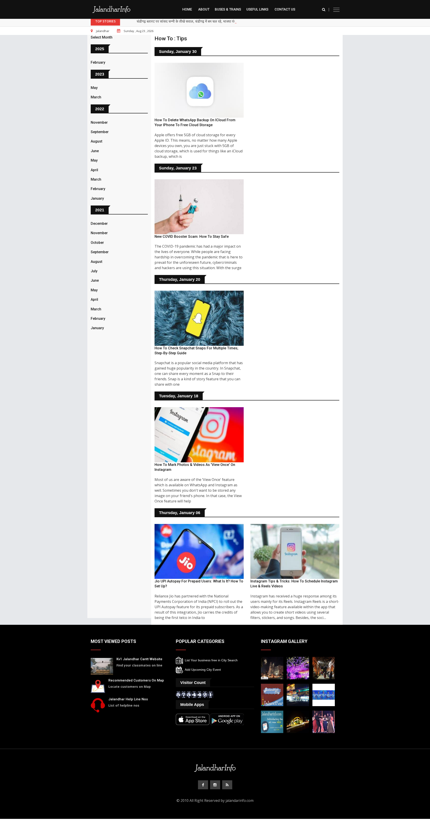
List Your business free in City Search (210, 660)
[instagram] (215, 784)
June (95, 151)
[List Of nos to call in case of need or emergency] (98, 704)
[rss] (227, 784)
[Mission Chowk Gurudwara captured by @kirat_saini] (272, 667)
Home (187, 9)
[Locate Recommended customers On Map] (98, 686)
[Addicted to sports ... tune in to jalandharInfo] (323, 694)
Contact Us (285, 9)
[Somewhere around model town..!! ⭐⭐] (298, 694)
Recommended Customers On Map (136, 680)
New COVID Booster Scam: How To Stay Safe (192, 236)
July (94, 271)
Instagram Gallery (284, 641)
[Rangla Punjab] (323, 667)
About (203, 9)
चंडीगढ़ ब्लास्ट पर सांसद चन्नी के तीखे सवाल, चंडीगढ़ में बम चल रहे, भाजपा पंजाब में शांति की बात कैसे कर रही (206, 21)
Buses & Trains (228, 9)
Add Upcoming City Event (202, 669)
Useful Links (257, 9)
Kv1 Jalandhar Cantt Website (139, 659)
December (99, 223)
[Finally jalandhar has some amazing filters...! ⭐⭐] (272, 694)
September (100, 132)
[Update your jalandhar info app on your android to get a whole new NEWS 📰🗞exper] (272, 721)
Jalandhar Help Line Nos (128, 699)
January (97, 198)
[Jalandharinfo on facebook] (203, 784)
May (94, 88)
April (94, 170)
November (99, 122)
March (96, 97)
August (96, 141)
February (98, 62)
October (97, 242)
